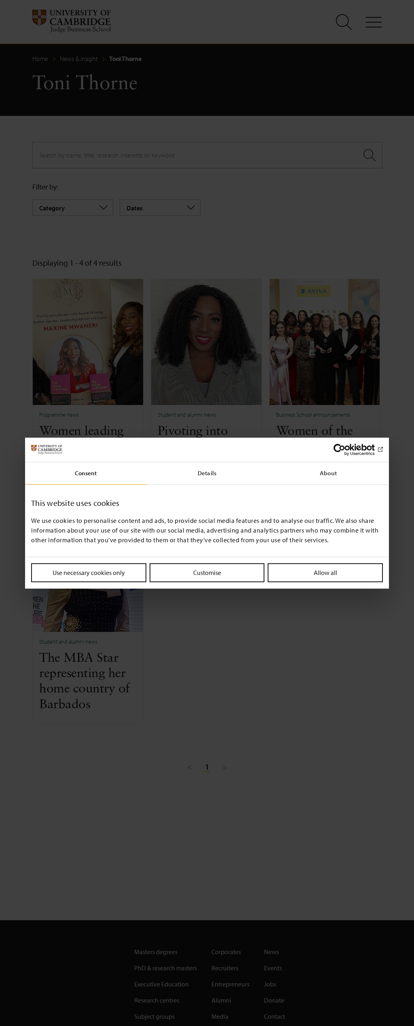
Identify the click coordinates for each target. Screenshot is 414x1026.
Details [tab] (207, 472)
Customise (207, 572)
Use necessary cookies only (89, 572)
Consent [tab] (86, 472)
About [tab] (328, 472)
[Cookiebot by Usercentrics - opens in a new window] (347, 449)
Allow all (325, 572)
